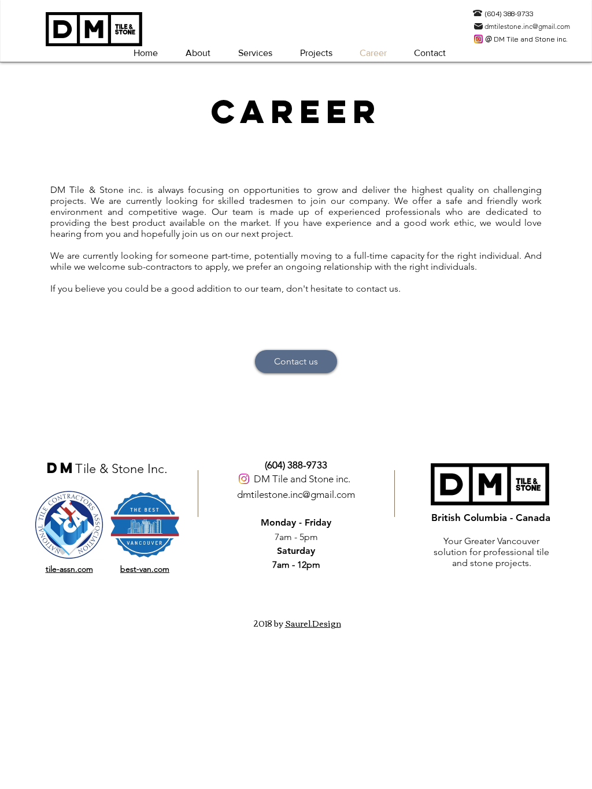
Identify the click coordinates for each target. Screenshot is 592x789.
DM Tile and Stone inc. (302, 479)
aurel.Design (316, 623)
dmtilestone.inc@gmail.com (296, 494)
